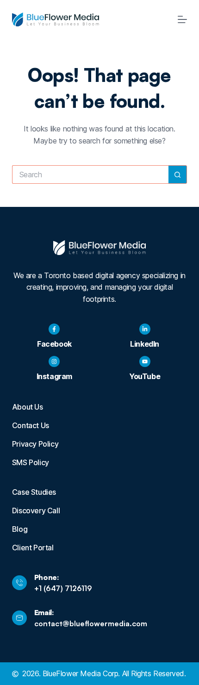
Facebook (54, 344)
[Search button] (177, 174)
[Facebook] (54, 329)
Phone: (46, 577)
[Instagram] (54, 361)
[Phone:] (19, 582)
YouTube (144, 376)
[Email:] (19, 617)
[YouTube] (144, 361)
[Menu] (182, 19)
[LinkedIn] (144, 329)
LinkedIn (144, 344)
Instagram (54, 376)
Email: (44, 612)
